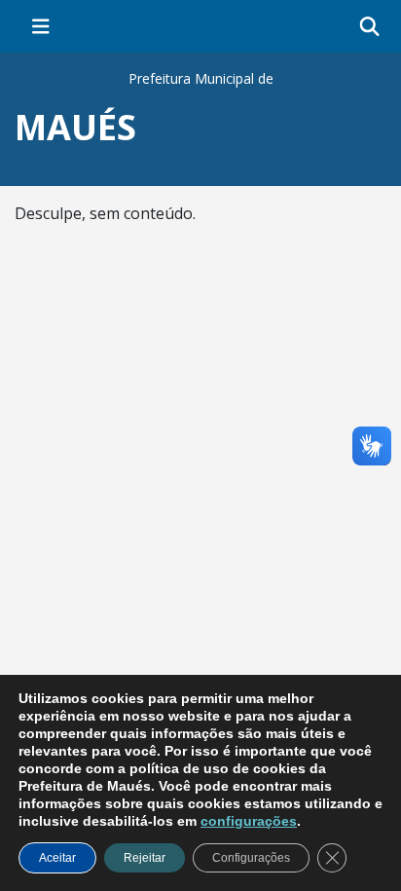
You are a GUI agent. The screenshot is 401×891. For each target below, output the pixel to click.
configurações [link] (248, 821)
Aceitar (57, 858)
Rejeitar (144, 858)
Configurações (251, 858)
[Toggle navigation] (41, 26)
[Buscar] (369, 27)
